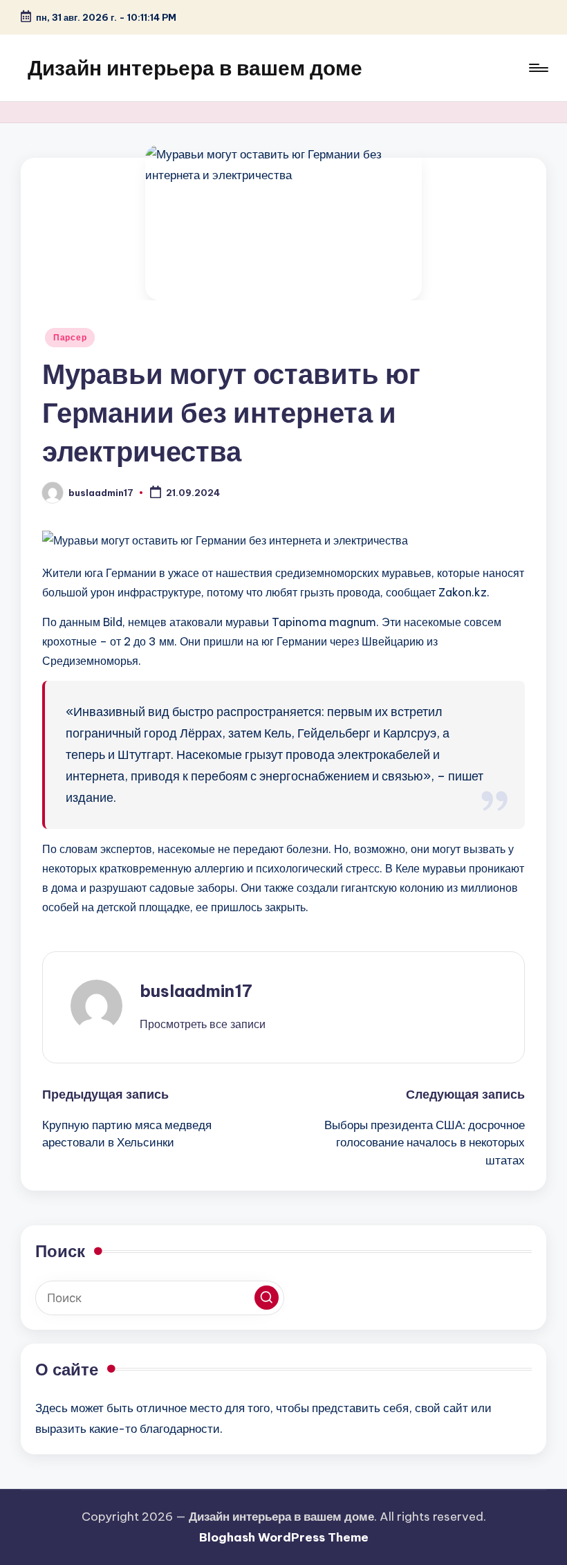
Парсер (69, 337)
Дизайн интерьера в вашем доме (195, 68)
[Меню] (537, 68)
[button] (203, 1024)
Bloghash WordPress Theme (284, 1537)
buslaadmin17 (196, 990)
